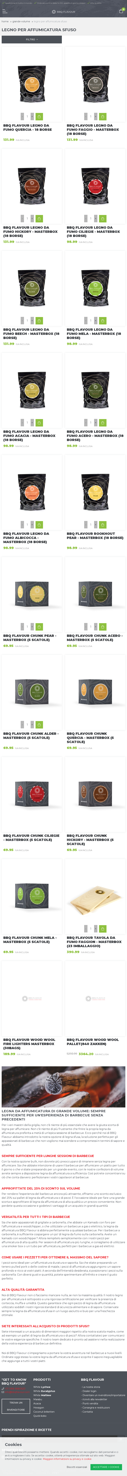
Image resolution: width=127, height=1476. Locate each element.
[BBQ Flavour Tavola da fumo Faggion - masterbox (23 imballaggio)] (95, 896)
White (41, 1387)
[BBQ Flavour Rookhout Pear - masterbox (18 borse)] (95, 492)
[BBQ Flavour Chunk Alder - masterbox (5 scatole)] (32, 692)
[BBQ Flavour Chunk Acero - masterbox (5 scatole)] (95, 594)
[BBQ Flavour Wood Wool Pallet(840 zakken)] (95, 998)
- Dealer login (88, 1391)
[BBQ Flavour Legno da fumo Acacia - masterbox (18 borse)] (32, 390)
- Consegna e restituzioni (95, 1407)
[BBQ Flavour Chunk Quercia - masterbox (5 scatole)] (95, 692)
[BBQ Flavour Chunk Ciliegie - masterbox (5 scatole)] (32, 794)
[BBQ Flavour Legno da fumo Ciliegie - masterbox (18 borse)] (95, 186)
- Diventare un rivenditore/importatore (103, 1395)
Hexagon (38, 1407)
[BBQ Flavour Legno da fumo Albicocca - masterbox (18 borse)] (32, 492)
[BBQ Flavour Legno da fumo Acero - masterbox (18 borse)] (95, 390)
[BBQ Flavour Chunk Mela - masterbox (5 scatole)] (32, 896)
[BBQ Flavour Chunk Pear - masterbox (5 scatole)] (32, 594)
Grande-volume (21, 21)
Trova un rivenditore (16, 1406)
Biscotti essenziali (77, 1467)
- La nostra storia (90, 1387)
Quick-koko (39, 1415)
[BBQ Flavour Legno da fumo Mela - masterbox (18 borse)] (95, 288)
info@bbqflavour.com (17, 1392)
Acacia (37, 1403)
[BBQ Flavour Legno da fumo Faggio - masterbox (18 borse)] (95, 84)
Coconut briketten (44, 1411)
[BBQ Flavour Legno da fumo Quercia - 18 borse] (32, 84)
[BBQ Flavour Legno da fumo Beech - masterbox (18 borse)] (32, 288)
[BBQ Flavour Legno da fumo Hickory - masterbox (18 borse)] (32, 186)
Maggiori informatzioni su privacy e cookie (67, 1459)
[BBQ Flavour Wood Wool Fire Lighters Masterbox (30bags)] (32, 998)
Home (5, 21)
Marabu (37, 1399)
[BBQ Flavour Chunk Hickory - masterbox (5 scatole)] (95, 794)
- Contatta (87, 1411)
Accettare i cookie (106, 1467)
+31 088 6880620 (15, 1388)
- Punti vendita (89, 1403)
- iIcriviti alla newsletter (94, 1399)
